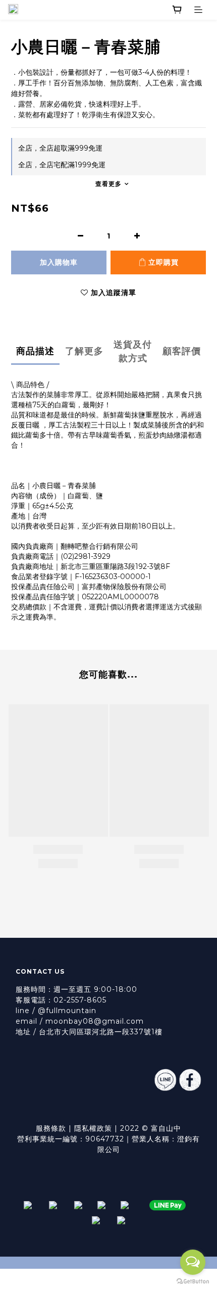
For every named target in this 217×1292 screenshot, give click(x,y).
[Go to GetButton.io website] (193, 1281)
